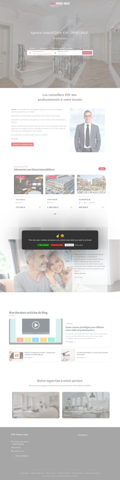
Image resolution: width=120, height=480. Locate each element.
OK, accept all (43, 245)
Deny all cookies (57, 245)
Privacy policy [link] (79, 245)
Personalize (69, 245)
